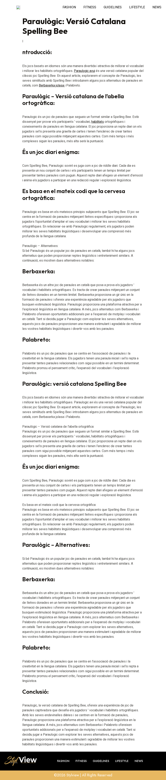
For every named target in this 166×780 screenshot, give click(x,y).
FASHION (69, 7)
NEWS (156, 7)
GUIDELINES (113, 7)
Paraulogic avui (84, 70)
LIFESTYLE (137, 7)
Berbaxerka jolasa (52, 85)
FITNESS (89, 7)
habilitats (97, 121)
